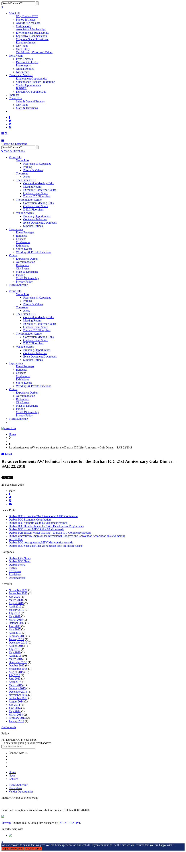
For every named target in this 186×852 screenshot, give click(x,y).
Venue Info (15, 157)
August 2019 (16, 603)
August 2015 (16, 672)
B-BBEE (21, 88)
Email (8, 453)
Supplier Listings (33, 225)
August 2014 (16, 701)
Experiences (16, 229)
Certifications (23, 26)
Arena (26, 176)
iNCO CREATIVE (70, 822)
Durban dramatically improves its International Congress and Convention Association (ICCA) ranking (67, 535)
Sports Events (24, 248)
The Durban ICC (26, 180)
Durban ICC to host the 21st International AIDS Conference (43, 516)
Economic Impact (26, 42)
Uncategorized (17, 577)
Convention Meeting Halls (38, 183)
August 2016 (16, 645)
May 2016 (15, 652)
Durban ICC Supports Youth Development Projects (38, 522)
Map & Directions (14, 150)
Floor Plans (15, 788)
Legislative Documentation (31, 35)
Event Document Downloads (40, 222)
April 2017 (15, 632)
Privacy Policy (24, 281)
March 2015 (16, 685)
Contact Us (15, 98)
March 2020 (16, 599)
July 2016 (14, 649)
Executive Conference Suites (39, 189)
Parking (27, 166)
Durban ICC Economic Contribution (30, 519)
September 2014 (18, 698)
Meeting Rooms (32, 186)
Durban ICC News (20, 561)
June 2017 (15, 626)
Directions (21, 143)
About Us (14, 13)
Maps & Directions (27, 108)
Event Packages (25, 232)
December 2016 (18, 642)
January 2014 (16, 721)
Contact (13, 778)
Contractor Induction (35, 219)
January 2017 (16, 639)
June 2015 (15, 678)
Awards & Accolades (28, 22)
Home (12, 434)
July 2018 (14, 613)
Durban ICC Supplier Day (31, 91)
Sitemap (6, 822)
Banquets (21, 235)
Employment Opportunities (31, 78)
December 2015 (18, 662)
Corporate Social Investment (32, 39)
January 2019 (16, 609)
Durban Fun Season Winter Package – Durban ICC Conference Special (50, 532)
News (12, 775)
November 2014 (18, 694)
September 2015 (18, 668)
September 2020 (18, 593)
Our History (23, 49)
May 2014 (15, 711)
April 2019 (15, 606)
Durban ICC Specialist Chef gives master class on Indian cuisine (45, 545)
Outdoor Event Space (35, 193)
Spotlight (14, 94)
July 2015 (14, 675)
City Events (22, 268)
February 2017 (17, 635)
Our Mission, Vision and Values (34, 52)
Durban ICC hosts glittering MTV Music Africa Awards (41, 542)
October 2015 (17, 665)
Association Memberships (31, 29)
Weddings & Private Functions (33, 252)
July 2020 (14, 596)
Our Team (22, 45)
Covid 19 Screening (27, 278)
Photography (23, 65)
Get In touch (8, 727)
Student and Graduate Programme (35, 81)
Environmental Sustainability (32, 32)
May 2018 (15, 616)
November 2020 (18, 590)
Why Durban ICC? (27, 16)
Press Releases (24, 58)
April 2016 (15, 655)
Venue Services (25, 212)
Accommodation (25, 261)
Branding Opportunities (36, 216)
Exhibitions (22, 245)
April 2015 (15, 681)
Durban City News (20, 558)
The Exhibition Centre (29, 199)
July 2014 (14, 704)
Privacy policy (33, 848)
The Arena (22, 173)
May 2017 (15, 629)
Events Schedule (18, 284)
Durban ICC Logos (27, 62)
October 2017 (17, 622)
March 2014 (16, 714)
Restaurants (22, 265)
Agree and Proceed (13, 848)
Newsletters (22, 72)
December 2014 (18, 691)
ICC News (15, 571)
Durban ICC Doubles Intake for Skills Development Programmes (46, 526)
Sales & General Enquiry (30, 101)
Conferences (23, 242)
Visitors (13, 255)
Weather (13, 422)
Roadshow (15, 574)
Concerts (21, 239)
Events (13, 567)
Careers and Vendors (21, 75)
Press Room (16, 55)
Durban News (17, 564)
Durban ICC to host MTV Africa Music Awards (36, 529)
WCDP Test (16, 539)
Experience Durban (27, 258)
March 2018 (16, 619)
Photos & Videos (25, 19)
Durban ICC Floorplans (36, 196)
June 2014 (15, 708)
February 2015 (17, 688)
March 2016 (16, 658)
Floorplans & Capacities (37, 163)
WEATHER (16, 111)
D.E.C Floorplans (33, 209)
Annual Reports (25, 68)
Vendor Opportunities (28, 85)
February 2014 (17, 717)
